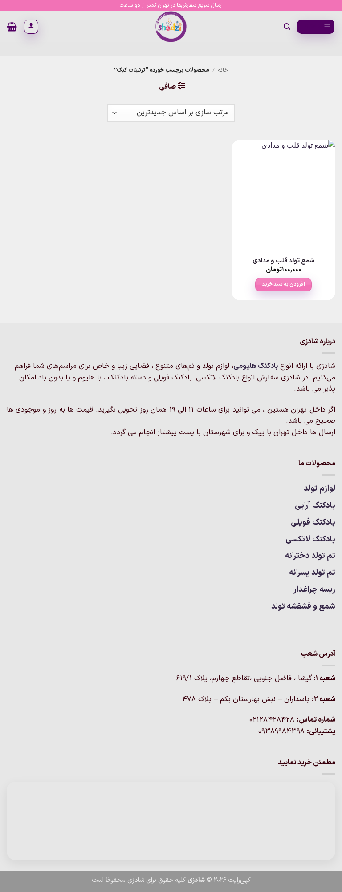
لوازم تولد (319, 489)
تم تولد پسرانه (312, 573)
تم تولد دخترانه (310, 556)
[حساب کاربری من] (31, 27)
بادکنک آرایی (315, 506)
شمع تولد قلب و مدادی (283, 261)
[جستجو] (286, 26)
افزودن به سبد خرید (283, 284)
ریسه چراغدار (314, 590)
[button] (315, 27)
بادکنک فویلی (313, 523)
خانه (223, 70)
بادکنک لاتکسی (310, 539)
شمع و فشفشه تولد (303, 607)
